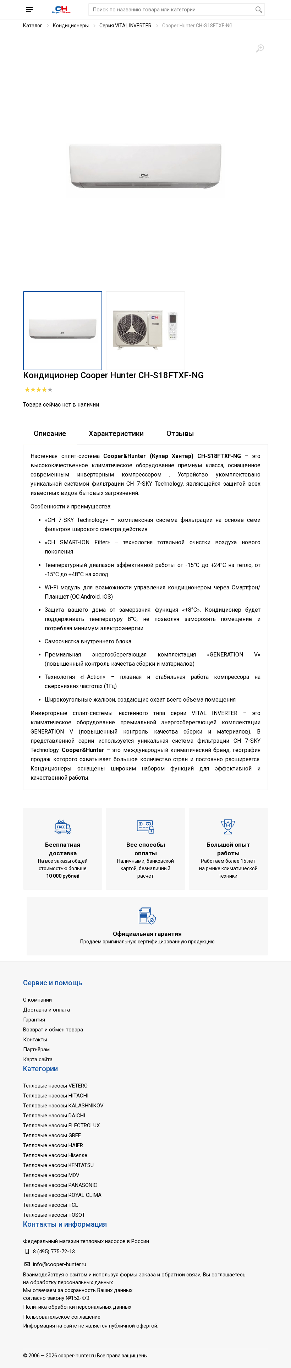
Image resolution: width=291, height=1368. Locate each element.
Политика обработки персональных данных (77, 1307)
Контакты (35, 1039)
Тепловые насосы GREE (52, 1135)
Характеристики (116, 433)
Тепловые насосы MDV (51, 1175)
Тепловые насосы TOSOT (54, 1215)
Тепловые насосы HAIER (53, 1145)
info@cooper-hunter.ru (59, 1264)
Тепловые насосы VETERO (55, 1086)
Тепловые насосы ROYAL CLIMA (62, 1195)
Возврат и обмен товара (53, 1029)
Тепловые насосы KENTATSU (58, 1165)
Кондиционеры (71, 25)
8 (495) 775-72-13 (54, 1251)
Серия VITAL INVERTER (125, 25)
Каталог (32, 25)
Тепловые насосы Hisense (55, 1155)
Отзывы (180, 433)
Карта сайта (38, 1059)
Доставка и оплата (46, 1010)
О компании (37, 1000)
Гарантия (34, 1020)
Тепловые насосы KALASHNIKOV (63, 1105)
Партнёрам (36, 1049)
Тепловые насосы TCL (50, 1205)
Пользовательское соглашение (61, 1317)
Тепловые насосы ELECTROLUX (61, 1125)
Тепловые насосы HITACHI (55, 1095)
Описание (50, 433)
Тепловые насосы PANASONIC (60, 1185)
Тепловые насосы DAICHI (54, 1115)
